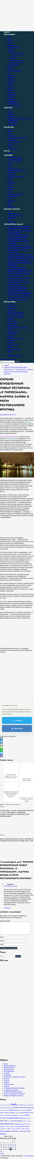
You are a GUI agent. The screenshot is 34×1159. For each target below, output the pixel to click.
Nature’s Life (12, 321)
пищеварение (13, 168)
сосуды (13, 1128)
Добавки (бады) (9, 1067)
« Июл (2, 1154)
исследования (21, 1115)
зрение (10, 187)
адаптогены (12, 45)
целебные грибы (14, 106)
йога (9, 211)
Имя (2, 937)
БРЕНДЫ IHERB (9, 302)
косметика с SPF (14, 142)
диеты (16, 1112)
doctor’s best (12, 306)
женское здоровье (15, 157)
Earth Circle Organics (15, 338)
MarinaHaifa (4, 415)
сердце (10, 181)
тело (9, 354)
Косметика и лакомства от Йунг (14, 1077)
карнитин (11, 78)
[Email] (17, 744)
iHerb (6, 1064)
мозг (9, 166)
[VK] (17, 738)
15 (13, 1145)
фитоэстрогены (13, 101)
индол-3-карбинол (15, 71)
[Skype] (17, 752)
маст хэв (3, 1120)
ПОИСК (7, 32)
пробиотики (12, 95)
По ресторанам (14, 804)
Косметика (7, 1075)
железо (11, 69)
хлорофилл (12, 103)
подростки (11, 175)
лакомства (28, 1118)
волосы (10, 185)
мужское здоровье (15, 159)
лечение (7, 1080)
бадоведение (18, 1110)
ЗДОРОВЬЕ (8, 155)
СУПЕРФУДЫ (12, 121)
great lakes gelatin (14, 356)
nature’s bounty (13, 332)
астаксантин (15, 60)
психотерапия (20, 1126)
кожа (27, 1115)
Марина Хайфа (6, 7)
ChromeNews (29, 1156)
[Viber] (17, 755)
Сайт (1, 944)
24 (1, 1149)
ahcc (9, 37)
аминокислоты (13, 47)
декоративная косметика (17, 138)
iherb (14, 1104)
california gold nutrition (16, 313)
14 (10, 1145)
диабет (10, 198)
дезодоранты (13, 149)
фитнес (10, 220)
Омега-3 (11, 93)
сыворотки (11, 140)
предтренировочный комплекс (19, 118)
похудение (12, 218)
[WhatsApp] (17, 750)
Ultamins (11, 336)
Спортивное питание (11, 1090)
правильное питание (15, 216)
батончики (11, 125)
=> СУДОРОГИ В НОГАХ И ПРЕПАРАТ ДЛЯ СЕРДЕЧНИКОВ (20, 292)
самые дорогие (11, 438)
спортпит (18, 1128)
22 (13, 1147)
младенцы (12, 172)
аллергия (11, 207)
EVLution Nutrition (14, 349)
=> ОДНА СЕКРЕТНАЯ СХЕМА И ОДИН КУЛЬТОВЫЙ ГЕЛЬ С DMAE (20, 255)
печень (10, 179)
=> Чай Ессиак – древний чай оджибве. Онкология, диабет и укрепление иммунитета (20, 297)
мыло (10, 134)
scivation (11, 330)
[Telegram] (17, 741)
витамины (11, 52)
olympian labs (12, 325)
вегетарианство (13, 196)
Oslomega (11, 341)
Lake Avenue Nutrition (16, 317)
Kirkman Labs (12, 323)
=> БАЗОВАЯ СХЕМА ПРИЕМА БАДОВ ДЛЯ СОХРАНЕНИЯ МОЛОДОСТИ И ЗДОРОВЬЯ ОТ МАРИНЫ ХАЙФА (20, 229)
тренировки (12, 222)
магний (10, 88)
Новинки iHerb (9, 1084)
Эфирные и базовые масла (13, 1095)
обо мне (6, 1086)
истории (6, 1073)
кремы (10, 147)
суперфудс (11, 99)
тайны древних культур (9, 1131)
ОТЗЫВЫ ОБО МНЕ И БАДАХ (14, 1088)
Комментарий (5, 921)
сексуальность (3, 1128)
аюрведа (11, 49)
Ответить (7, 908)
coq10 (10, 41)
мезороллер (12, 136)
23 (15, 1147)
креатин (11, 84)
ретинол (14, 56)
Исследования (9, 1071)
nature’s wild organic (15, 315)
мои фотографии (16, 1121)
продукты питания (4, 1126)
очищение (11, 200)
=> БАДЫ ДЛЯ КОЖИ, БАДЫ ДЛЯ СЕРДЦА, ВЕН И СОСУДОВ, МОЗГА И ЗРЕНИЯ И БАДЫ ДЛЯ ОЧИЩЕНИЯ (21, 262)
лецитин (11, 86)
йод (9, 73)
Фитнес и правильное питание (14, 1094)
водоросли (12, 58)
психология (12, 1126)
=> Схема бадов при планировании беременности (19, 277)
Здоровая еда (13, 213)
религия (27, 1126)
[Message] (17, 747)
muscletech (12, 308)
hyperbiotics (12, 310)
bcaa (9, 39)
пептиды (11, 144)
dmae (10, 43)
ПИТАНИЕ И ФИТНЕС (12, 209)
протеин (11, 97)
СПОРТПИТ (8, 108)
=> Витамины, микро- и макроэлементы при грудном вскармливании (18, 282)
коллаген (11, 82)
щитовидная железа (15, 177)
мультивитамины (17, 54)
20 (8, 1147)
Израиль (9, 1108)
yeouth (10, 347)
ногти (10, 164)
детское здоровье (15, 162)
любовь (6, 1082)
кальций (11, 75)
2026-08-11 (12, 415)
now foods (11, 304)
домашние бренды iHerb (26, 1113)
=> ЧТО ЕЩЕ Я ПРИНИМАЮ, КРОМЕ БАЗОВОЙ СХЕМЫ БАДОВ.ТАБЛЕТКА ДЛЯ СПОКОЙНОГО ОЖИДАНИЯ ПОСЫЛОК (18, 239)
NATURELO (12, 334)
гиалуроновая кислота (16, 62)
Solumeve (11, 319)
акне (9, 203)
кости (10, 192)
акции (11, 1110)
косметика (11, 1118)
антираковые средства (16, 194)
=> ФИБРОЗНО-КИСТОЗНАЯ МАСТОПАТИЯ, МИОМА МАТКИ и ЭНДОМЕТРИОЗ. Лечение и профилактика (20, 249)
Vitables (11, 343)
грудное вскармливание (17, 170)
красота (6, 1079)
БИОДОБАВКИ (9, 34)
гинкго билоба (13, 65)
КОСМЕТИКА (9, 127)
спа (9, 129)
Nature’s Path (12, 345)
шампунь (11, 131)
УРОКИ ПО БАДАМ (4, 1110)
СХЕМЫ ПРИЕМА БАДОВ (13, 224)
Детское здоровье (10, 1065)
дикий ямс (11, 67)
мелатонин (12, 90)
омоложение (6, 1123)
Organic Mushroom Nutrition (18, 328)
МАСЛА (7, 151)
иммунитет (11, 183)
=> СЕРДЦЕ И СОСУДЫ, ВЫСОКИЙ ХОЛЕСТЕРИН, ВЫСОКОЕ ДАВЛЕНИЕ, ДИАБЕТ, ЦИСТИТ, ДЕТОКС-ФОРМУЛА (20, 270)
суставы (10, 190)
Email (2, 941)
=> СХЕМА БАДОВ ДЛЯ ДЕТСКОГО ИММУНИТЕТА (18, 288)
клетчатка (11, 80)
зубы (9, 205)
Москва (6, 804)
